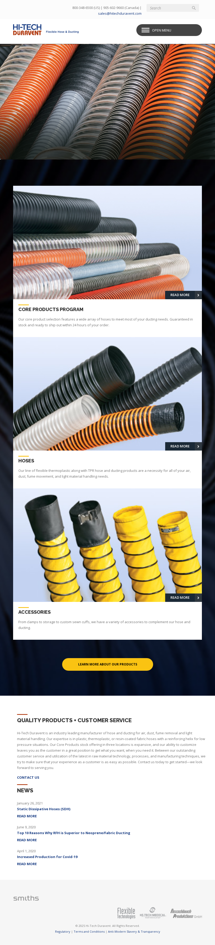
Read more (27, 816)
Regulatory (62, 931)
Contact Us (28, 777)
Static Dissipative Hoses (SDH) (43, 809)
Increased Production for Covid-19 (47, 856)
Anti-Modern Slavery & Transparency (134, 931)
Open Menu (161, 30)
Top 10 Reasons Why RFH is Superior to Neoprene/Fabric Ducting (73, 832)
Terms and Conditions (89, 931)
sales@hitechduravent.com (120, 13)
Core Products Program (70, 79)
